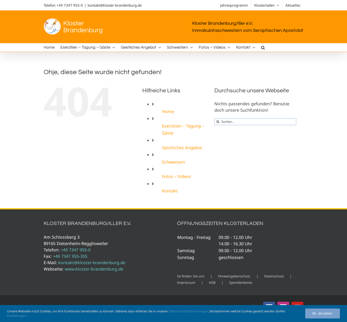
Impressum (186, 282)
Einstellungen (17, 316)
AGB (212, 282)
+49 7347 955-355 (70, 256)
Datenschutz (274, 276)
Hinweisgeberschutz (234, 276)
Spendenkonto (240, 282)
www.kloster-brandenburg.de (94, 269)
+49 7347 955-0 (69, 5)
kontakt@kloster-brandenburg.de (115, 5)
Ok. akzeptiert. (322, 313)
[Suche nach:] (255, 121)
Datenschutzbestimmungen (188, 311)
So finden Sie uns (190, 276)
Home (168, 111)
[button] (263, 47)
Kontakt (170, 191)
